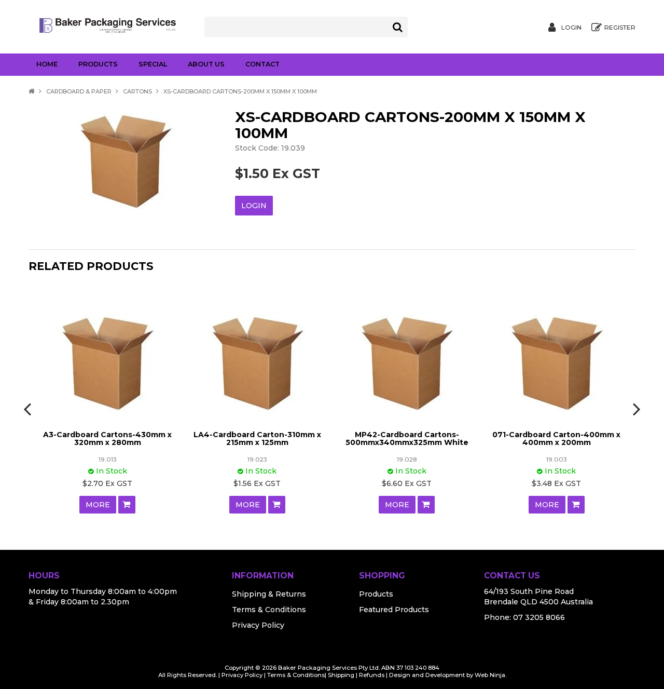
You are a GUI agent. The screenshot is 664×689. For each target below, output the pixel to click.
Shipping (341, 675)
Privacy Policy (258, 625)
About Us (206, 64)
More (98, 504)
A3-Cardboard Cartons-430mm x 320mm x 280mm (107, 438)
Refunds (371, 675)
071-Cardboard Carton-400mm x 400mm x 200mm (556, 438)
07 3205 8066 (539, 617)
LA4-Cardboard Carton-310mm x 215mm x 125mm (257, 438)
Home (47, 64)
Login (571, 27)
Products (98, 64)
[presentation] (28, 408)
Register (619, 27)
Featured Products (394, 609)
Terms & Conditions (269, 609)
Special (153, 64)
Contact (262, 64)
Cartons (137, 91)
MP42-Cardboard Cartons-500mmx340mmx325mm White (406, 438)
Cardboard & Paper (79, 91)
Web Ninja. (490, 675)
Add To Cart (126, 505)
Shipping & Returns (269, 594)
